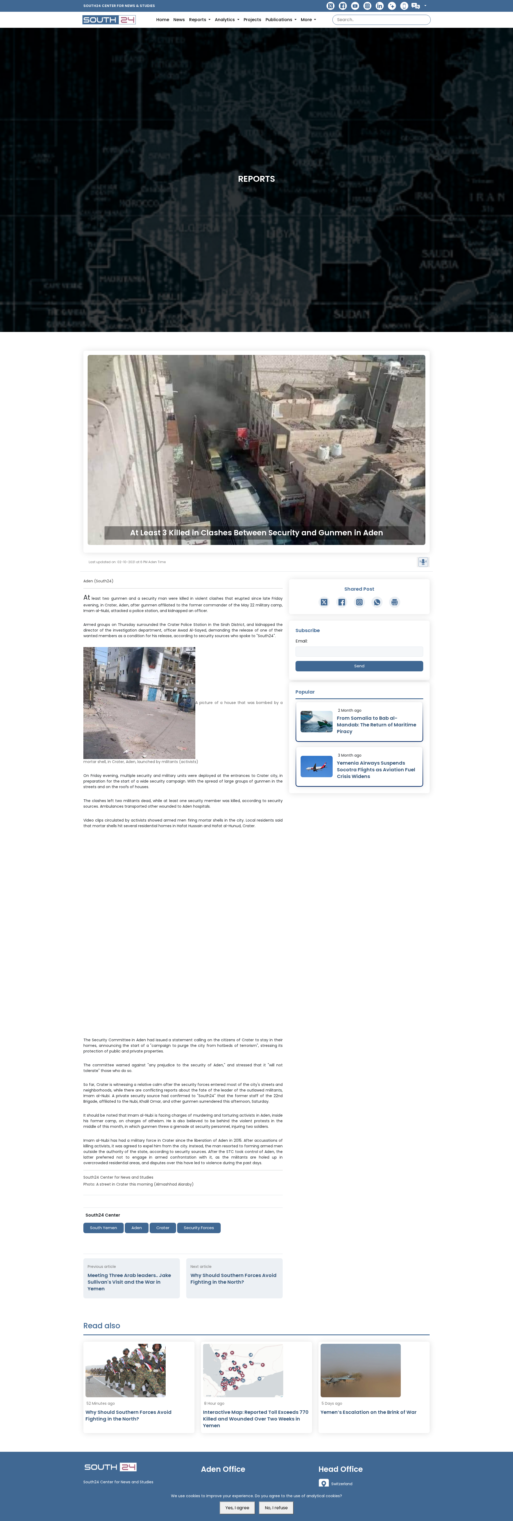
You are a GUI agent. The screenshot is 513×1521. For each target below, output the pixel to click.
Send (359, 666)
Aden (136, 1227)
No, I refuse (276, 1508)
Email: (302, 641)
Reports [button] (198, 20)
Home (162, 20)
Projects (252, 20)
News (179, 20)
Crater (162, 1227)
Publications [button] (279, 20)
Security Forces (199, 1227)
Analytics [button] (225, 20)
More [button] (307, 20)
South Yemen (103, 1227)
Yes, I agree (237, 1508)
